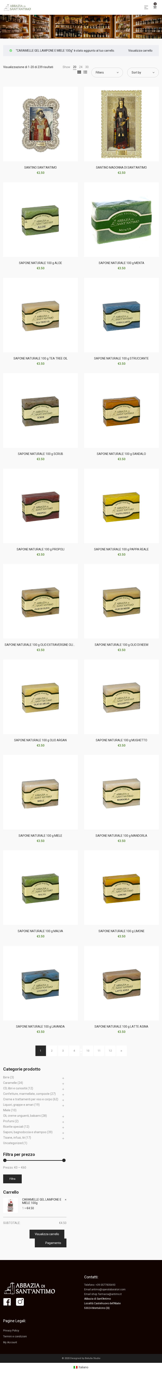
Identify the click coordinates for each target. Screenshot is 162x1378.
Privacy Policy (11, 1330)
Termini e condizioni (15, 1336)
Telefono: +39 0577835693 (99, 1284)
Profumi (8, 1121)
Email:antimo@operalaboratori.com (105, 1289)
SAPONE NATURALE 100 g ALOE (40, 263)
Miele (6, 1110)
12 (110, 1050)
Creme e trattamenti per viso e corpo (27, 1099)
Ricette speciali (13, 1126)
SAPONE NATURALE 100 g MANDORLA (121, 835)
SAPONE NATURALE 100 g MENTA (121, 263)
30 (87, 67)
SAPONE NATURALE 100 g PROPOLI (40, 549)
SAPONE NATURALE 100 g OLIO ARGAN (40, 740)
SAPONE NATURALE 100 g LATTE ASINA (121, 1026)
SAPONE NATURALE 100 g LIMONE (121, 931)
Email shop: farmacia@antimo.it (103, 1294)
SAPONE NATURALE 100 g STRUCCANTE (121, 358)
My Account (10, 1342)
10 (87, 1050)
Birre (6, 1077)
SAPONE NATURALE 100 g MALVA (40, 931)
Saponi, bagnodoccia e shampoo (24, 1132)
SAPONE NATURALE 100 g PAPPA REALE (121, 549)
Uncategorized (13, 1143)
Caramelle (10, 1082)
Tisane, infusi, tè (14, 1137)
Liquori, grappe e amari (18, 1104)
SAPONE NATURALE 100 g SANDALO (121, 454)
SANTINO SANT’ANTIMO (40, 167)
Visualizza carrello (140, 50)
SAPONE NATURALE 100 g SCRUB (40, 454)
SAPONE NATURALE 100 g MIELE (40, 835)
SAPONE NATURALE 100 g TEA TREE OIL (41, 358)
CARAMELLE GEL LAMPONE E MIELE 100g (41, 1201)
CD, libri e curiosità (15, 1088)
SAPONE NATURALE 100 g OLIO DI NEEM (121, 644)
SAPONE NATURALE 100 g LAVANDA (40, 1026)
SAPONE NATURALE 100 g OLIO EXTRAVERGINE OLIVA (41, 644)
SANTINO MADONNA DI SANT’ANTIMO (121, 167)
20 (74, 67)
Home (77, 31)
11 (99, 1050)
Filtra (12, 1178)
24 (80, 67)
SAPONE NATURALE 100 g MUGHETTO (121, 740)
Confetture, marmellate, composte (26, 1093)
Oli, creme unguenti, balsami (22, 1115)
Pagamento (53, 1243)
